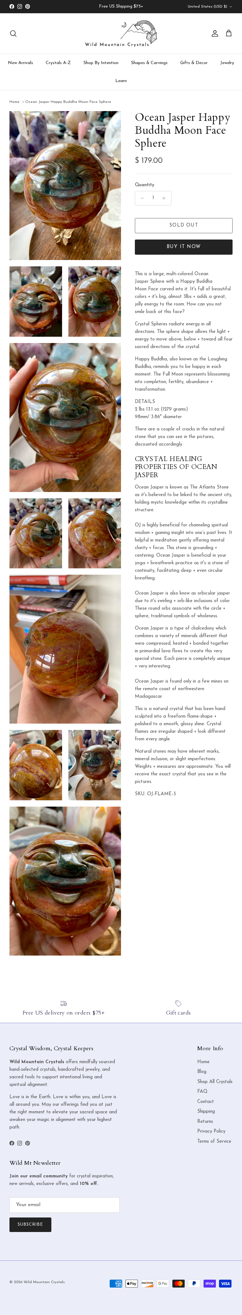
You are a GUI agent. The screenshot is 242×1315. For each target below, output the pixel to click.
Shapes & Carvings (149, 63)
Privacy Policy (211, 1131)
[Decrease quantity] (140, 198)
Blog (201, 1071)
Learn (121, 81)
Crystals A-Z (58, 63)
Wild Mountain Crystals (44, 1282)
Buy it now (184, 247)
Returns (205, 1121)
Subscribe (30, 1225)
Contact (205, 1101)
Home (14, 102)
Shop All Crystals (215, 1082)
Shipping (206, 1111)
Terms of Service (214, 1141)
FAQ (202, 1091)
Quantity (144, 185)
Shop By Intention (101, 63)
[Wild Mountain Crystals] (121, 34)
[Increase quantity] (165, 198)
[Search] (13, 33)
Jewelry (227, 63)
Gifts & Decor (194, 63)
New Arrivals (20, 63)
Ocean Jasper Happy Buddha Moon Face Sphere (68, 102)
